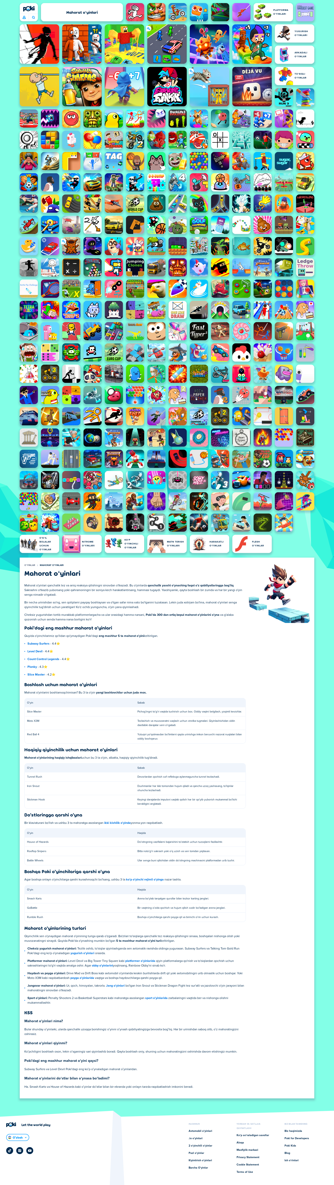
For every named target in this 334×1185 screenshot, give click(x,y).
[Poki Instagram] (19, 1150)
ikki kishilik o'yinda (117, 822)
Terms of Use (245, 1172)
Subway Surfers (38, 643)
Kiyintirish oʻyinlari (200, 1160)
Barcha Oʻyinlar (198, 1167)
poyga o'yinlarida (82, 977)
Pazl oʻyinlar (196, 1153)
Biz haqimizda (293, 1131)
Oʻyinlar (29, 565)
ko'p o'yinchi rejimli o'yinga (145, 879)
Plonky (32, 666)
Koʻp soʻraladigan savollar (253, 1135)
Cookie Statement (248, 1164)
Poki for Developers (297, 1138)
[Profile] (24, 17)
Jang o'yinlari (115, 985)
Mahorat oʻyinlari (52, 565)
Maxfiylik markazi (247, 1150)
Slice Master (36, 674)
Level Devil (35, 651)
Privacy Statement (248, 1157)
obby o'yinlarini (102, 965)
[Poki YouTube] (29, 1150)
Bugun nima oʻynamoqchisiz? (33, 17)
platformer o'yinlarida (140, 960)
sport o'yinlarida (156, 998)
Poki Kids (290, 1145)
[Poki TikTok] (9, 1150)
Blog (287, 1153)
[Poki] (29, 8)
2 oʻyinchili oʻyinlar (200, 1145)
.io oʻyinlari (196, 1138)
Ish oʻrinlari (292, 1160)
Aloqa (240, 1142)
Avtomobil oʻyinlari (200, 1131)
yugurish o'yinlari (82, 953)
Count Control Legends (43, 659)
